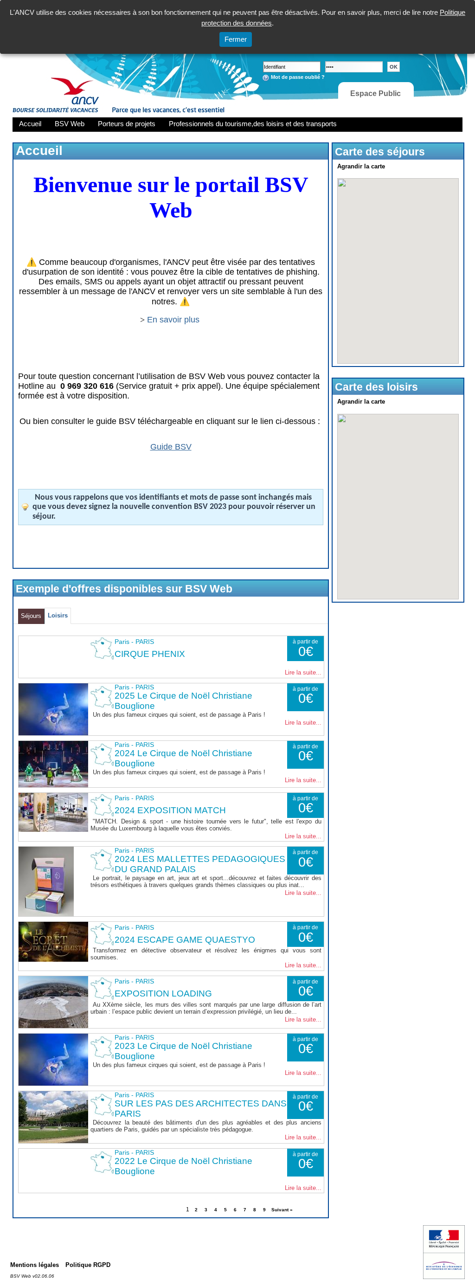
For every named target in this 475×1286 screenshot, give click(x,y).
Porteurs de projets (126, 124)
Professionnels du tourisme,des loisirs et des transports (253, 124)
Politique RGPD (87, 1264)
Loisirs (58, 615)
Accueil (30, 124)
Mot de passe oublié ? (298, 77)
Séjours (31, 615)
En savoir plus (174, 319)
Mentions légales (34, 1264)
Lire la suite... (303, 672)
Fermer (236, 39)
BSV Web (69, 124)
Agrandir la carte (361, 166)
